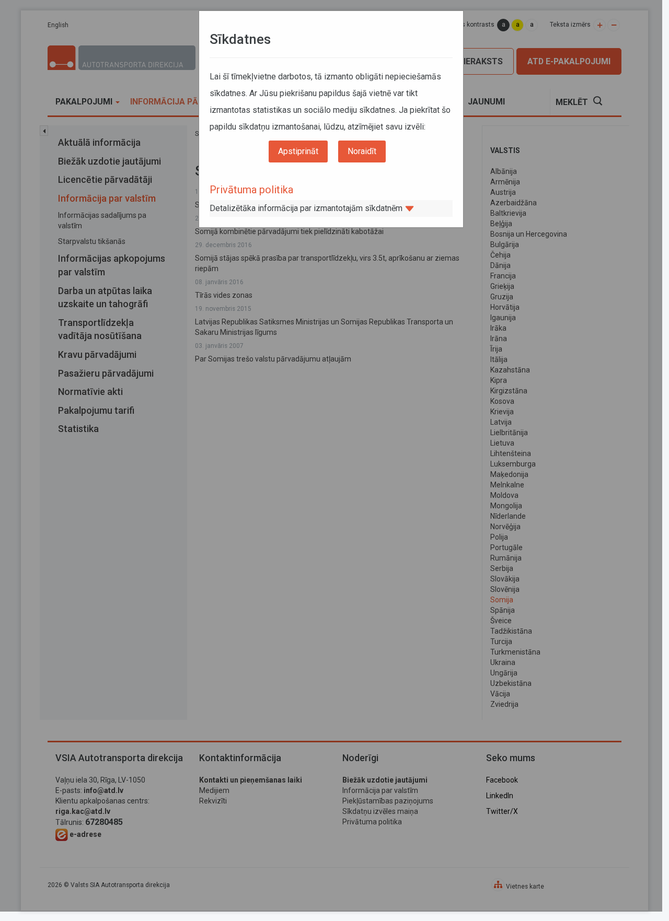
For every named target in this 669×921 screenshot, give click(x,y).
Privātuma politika (251, 189)
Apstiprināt (298, 151)
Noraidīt (362, 151)
